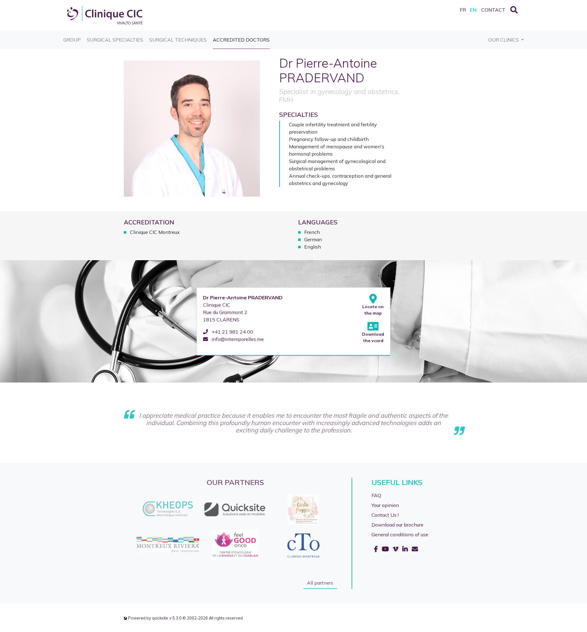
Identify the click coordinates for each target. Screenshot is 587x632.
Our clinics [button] (504, 40)
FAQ (376, 495)
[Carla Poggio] (208, 509)
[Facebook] (376, 549)
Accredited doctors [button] (241, 39)
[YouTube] (386, 549)
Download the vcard (373, 337)
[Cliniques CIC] (104, 15)
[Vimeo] (396, 549)
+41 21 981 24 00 (231, 332)
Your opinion (385, 505)
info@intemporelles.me (237, 339)
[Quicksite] (140, 509)
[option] (140, 527)
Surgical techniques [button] (178, 39)
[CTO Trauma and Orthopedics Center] (208, 545)
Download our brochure (397, 525)
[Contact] (415, 549)
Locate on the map (373, 310)
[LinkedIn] (405, 549)
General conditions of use (399, 534)
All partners (320, 583)
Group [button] (72, 39)
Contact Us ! (385, 515)
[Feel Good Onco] (140, 545)
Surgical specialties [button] (115, 39)
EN (473, 10)
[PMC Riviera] (275, 509)
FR (463, 10)
